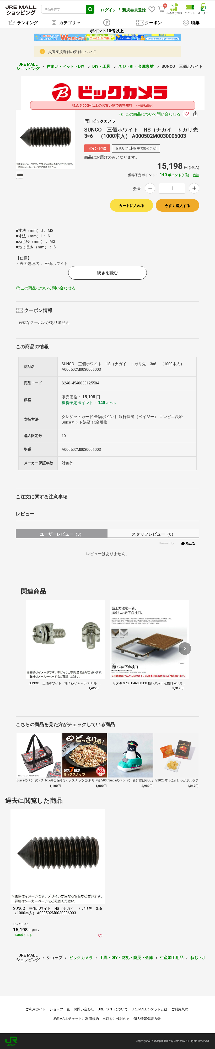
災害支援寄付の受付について (72, 52)
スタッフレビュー (153, 534)
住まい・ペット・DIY (66, 66)
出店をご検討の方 (116, 1019)
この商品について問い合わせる (152, 114)
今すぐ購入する (177, 205)
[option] (45, 139)
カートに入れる (131, 205)
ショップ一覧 (60, 1009)
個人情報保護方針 (147, 1019)
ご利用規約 (179, 1009)
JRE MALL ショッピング (28, 66)
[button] (184, 648)
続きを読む (107, 272)
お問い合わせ (84, 1009)
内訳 (196, 175)
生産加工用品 (172, 957)
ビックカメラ (81, 957)
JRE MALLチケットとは (150, 1009)
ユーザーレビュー (62, 534)
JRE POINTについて (113, 1009)
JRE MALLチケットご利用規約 (76, 1019)
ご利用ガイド (35, 1009)
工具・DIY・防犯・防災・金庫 (126, 957)
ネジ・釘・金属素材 (136, 66)
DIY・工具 (101, 66)
